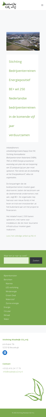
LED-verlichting (12, 287)
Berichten (8, 279)
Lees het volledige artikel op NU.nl (21, 235)
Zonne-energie (12, 303)
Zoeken (36, 260)
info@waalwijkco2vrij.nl (13, 371)
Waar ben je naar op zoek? (15, 255)
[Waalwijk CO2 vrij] (9, 5)
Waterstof (10, 299)
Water (6, 319)
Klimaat (7, 315)
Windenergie (11, 291)
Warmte (9, 283)
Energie (7, 307)
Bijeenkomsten (10, 275)
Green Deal (11, 295)
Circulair (7, 311)
